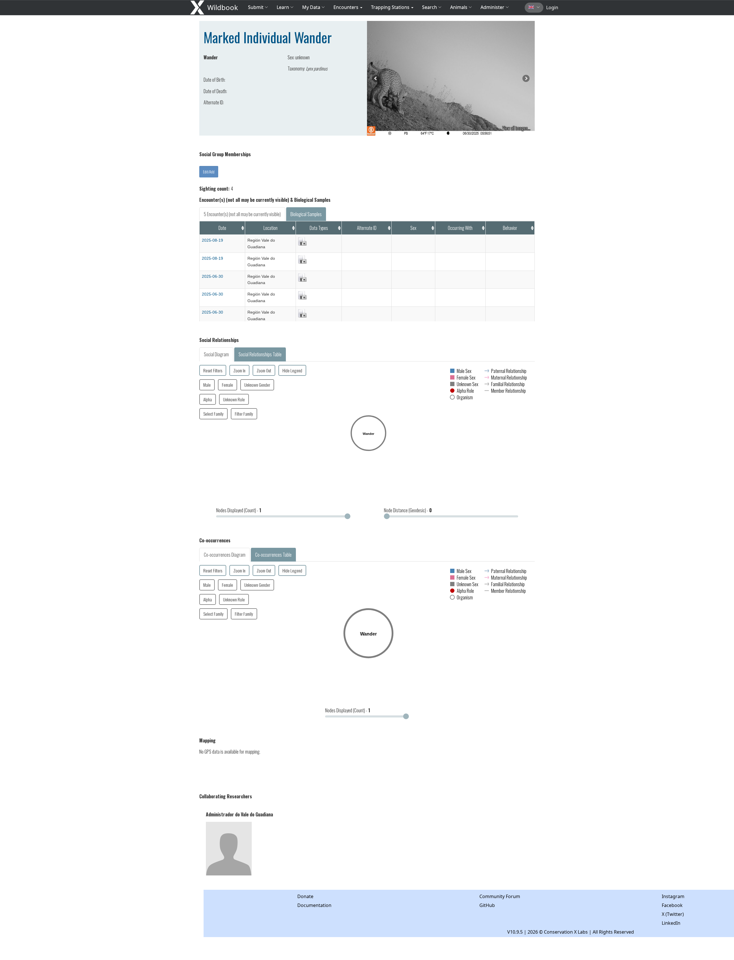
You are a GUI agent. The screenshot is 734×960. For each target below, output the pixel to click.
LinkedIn (671, 923)
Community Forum (499, 896)
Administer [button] (492, 7)
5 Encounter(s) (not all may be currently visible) (242, 214)
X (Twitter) (673, 914)
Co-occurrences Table (273, 554)
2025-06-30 (212, 276)
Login (552, 7)
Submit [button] (256, 7)
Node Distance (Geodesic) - (408, 510)
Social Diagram (216, 354)
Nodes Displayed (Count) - (238, 510)
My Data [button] (311, 7)
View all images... (516, 128)
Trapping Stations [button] (391, 7)
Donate (305, 896)
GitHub (487, 905)
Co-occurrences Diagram (224, 554)
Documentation (314, 905)
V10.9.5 (515, 932)
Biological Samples (306, 214)
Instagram (673, 896)
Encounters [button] (346, 7)
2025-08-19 (212, 240)
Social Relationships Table (260, 354)
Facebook (672, 905)
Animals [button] (459, 7)
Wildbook (222, 7)
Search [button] (429, 7)
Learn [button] (283, 7)
